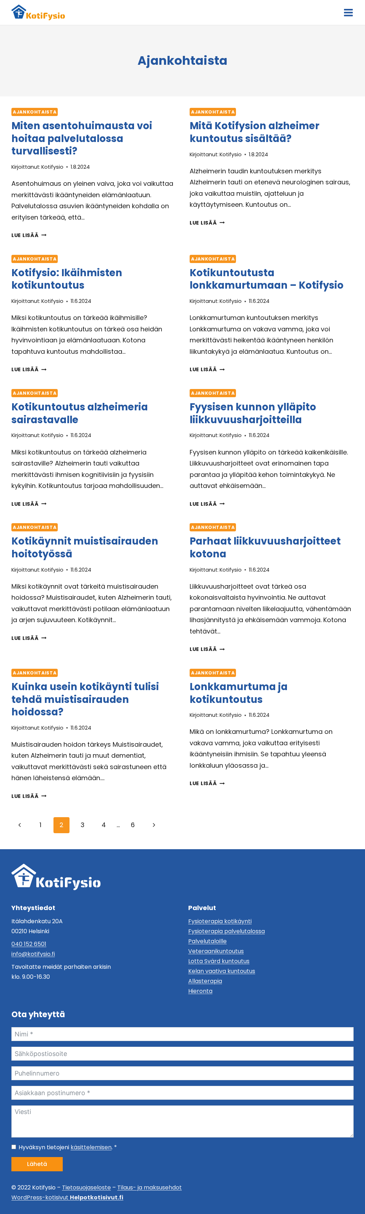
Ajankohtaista (34, 112)
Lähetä (37, 1164)
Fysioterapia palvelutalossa (226, 931)
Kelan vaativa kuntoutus (221, 971)
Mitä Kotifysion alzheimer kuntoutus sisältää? (254, 132)
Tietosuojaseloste (86, 1187)
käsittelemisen (91, 1147)
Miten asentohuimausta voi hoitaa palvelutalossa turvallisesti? (81, 138)
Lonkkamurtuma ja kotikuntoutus (239, 693)
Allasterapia (205, 981)
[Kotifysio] (56, 877)
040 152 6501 (28, 944)
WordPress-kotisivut (67, 1197)
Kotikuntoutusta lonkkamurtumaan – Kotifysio (267, 279)
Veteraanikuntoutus (216, 951)
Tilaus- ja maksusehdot (149, 1187)
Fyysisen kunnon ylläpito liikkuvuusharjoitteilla (253, 413)
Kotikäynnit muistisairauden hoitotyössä (84, 547)
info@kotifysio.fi (33, 954)
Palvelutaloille (207, 941)
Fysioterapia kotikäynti (220, 921)
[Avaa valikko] (348, 12)
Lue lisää (28, 235)
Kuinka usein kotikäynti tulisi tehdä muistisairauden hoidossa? (85, 699)
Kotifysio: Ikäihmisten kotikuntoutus (66, 279)
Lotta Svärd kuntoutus (219, 961)
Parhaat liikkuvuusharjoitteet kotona (265, 547)
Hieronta (200, 991)
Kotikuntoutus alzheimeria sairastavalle (79, 413)
